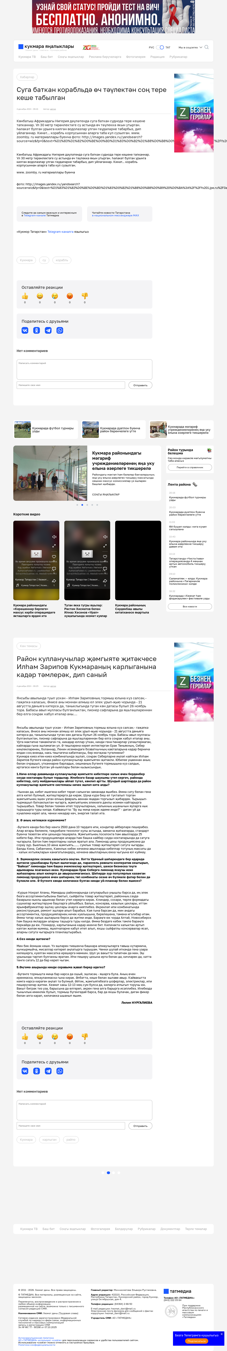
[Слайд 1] (77, 505)
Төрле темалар (196, 1229)
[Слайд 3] (87, 505)
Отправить (140, 385)
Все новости (190, 606)
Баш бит (47, 57)
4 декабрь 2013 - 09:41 (27, 109)
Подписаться (197, 1341)
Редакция (157, 57)
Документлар (170, 1229)
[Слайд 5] (97, 505)
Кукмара (26, 260)
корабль (62, 260)
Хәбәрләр (27, 77)
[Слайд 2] (82, 505)
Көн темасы (28, 646)
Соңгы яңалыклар (71, 57)
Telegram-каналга (60, 231)
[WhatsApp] (60, 330)
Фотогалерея (135, 57)
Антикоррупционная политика (36, 1337)
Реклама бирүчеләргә (105, 57)
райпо (70, 1139)
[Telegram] (48, 330)
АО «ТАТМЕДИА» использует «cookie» (40, 1340)
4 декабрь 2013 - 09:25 (27, 686)
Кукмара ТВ (27, 57)
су (44, 260)
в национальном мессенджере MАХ (115, 215)
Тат (168, 47)
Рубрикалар (178, 57)
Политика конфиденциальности (36, 1344)
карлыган (50, 1139)
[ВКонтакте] (25, 330)
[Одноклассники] (36, 330)
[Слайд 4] (92, 505)
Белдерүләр (124, 1229)
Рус (151, 47)
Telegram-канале (35, 215)
